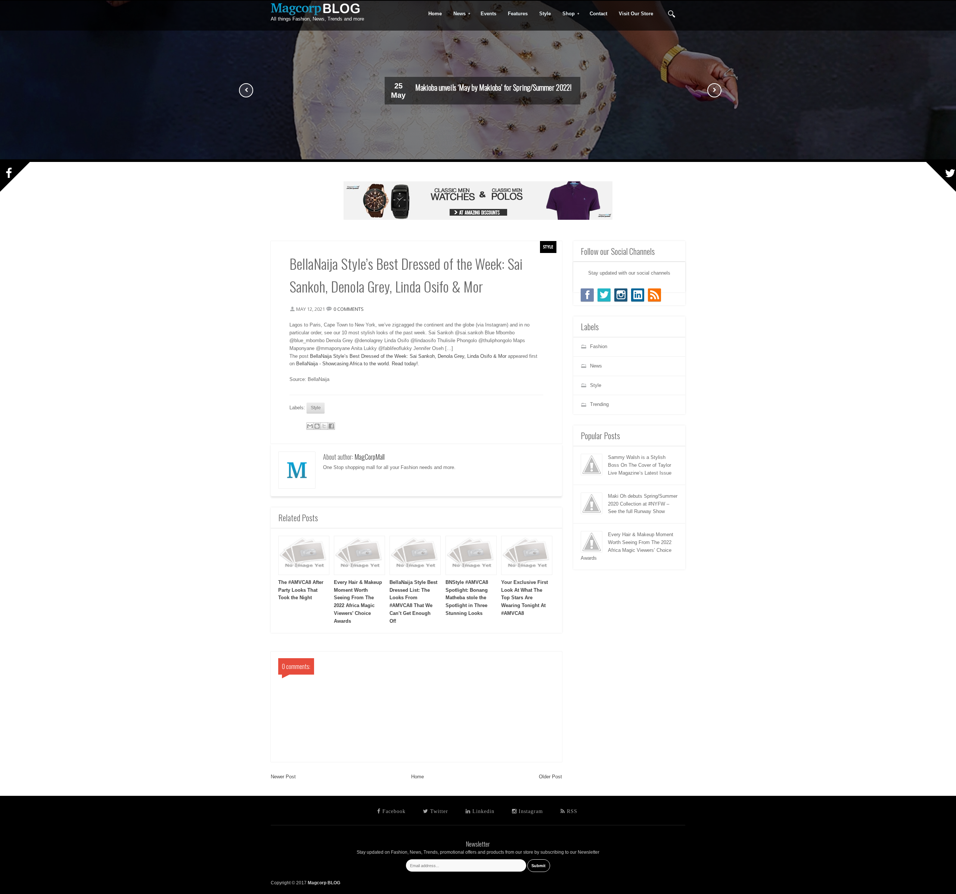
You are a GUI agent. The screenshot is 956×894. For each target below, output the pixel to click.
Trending (599, 404)
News (457, 14)
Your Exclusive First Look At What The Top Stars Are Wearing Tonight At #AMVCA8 (524, 597)
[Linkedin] (637, 294)
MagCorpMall (369, 457)
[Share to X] (324, 426)
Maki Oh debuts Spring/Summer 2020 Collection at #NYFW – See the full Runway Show (642, 504)
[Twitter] (604, 294)
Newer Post (283, 776)
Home (417, 776)
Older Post (550, 776)
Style (548, 246)
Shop (566, 14)
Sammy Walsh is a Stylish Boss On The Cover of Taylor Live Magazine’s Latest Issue (639, 465)
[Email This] (310, 426)
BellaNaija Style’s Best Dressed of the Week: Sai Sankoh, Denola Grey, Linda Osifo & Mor (408, 356)
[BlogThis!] (317, 426)
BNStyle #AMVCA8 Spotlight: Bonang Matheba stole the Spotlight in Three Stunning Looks (467, 597)
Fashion (598, 346)
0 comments (348, 309)
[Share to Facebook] (331, 426)
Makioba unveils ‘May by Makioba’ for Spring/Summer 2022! (493, 87)
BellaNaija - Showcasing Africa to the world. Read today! (357, 363)
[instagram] (620, 294)
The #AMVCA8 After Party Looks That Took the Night (300, 590)
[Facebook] (587, 294)
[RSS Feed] (654, 294)
